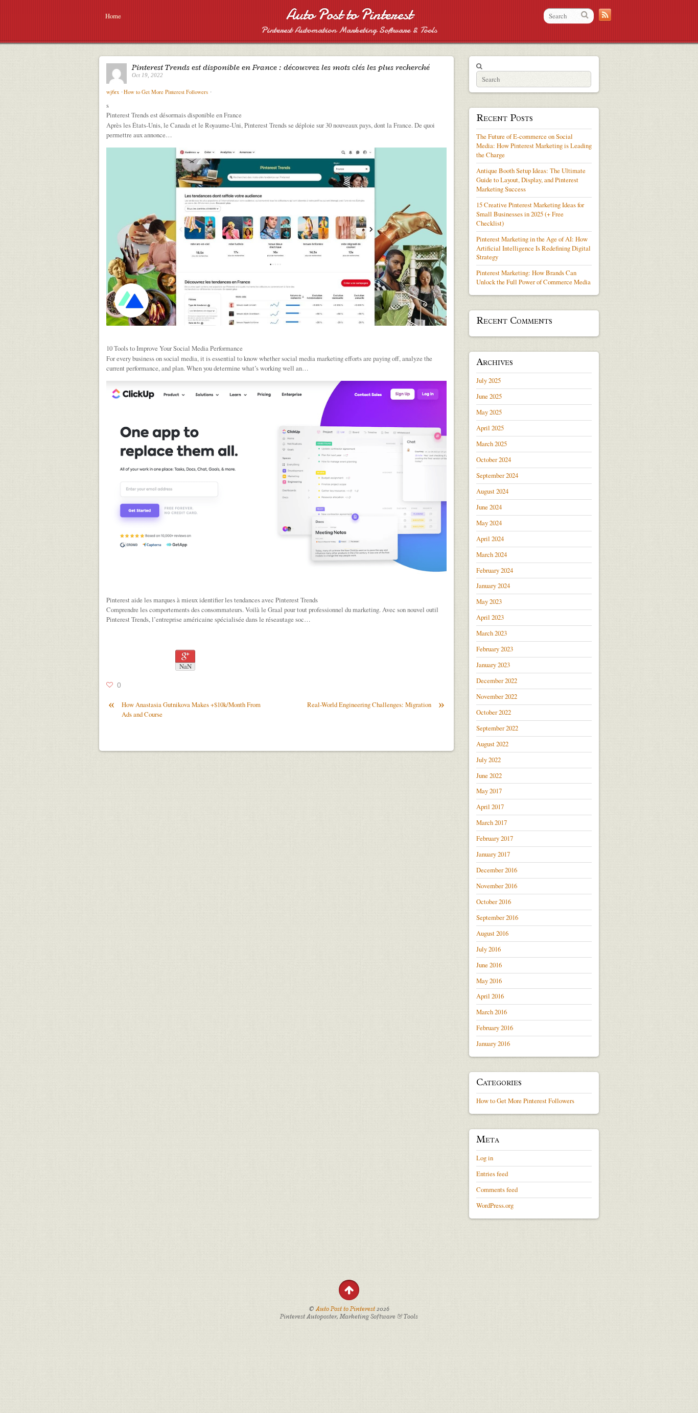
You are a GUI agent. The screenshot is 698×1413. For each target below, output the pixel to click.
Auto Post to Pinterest (349, 14)
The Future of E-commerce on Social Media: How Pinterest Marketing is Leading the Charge (534, 145)
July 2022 (488, 759)
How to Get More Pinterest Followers (166, 91)
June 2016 (489, 964)
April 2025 (490, 427)
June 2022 (489, 775)
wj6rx (112, 91)
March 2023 (491, 633)
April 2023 (490, 617)
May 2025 (489, 412)
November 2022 (496, 696)
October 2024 (493, 459)
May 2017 (489, 790)
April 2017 (490, 806)
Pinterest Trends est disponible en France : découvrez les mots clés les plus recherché (281, 67)
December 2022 (496, 680)
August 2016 (492, 933)
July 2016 (488, 949)
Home (113, 15)
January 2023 (493, 664)
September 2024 (497, 475)
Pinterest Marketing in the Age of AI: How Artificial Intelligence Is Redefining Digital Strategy (533, 248)
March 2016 (491, 1011)
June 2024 (489, 506)
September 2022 (497, 728)
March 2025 (491, 443)
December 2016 (496, 869)
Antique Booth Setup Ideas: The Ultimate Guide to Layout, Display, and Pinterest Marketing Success (531, 179)
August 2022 (492, 743)
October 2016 (493, 901)
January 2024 (493, 585)
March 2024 (491, 554)
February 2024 (494, 570)
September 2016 (497, 917)
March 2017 (491, 822)
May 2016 (489, 980)
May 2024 (489, 522)
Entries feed (492, 1173)
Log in (484, 1157)
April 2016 (490, 996)
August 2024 (492, 491)
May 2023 (489, 601)
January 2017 (493, 854)
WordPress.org (495, 1205)
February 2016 (494, 1027)
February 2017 (494, 838)
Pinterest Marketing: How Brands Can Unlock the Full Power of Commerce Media (533, 277)
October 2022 (493, 712)
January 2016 (493, 1043)
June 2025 (489, 396)
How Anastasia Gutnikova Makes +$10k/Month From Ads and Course (184, 709)
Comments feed (497, 1189)
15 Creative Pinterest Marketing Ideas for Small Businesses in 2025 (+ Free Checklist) (530, 214)
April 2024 (490, 538)
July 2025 (488, 380)
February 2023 (494, 648)
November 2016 (496, 885)
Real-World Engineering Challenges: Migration (376, 705)
